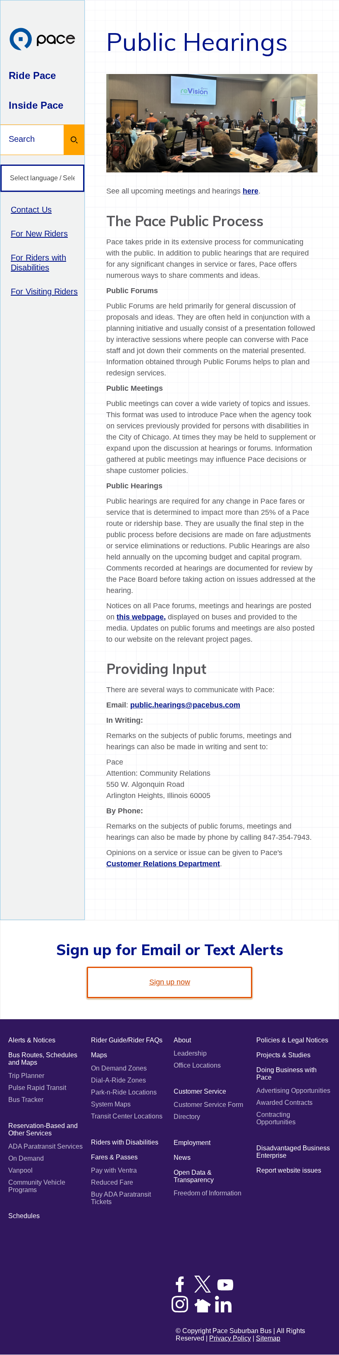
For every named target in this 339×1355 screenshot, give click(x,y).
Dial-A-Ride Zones (118, 1080)
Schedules (24, 1215)
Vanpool (20, 1170)
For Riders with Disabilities (38, 262)
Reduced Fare (112, 1182)
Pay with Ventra (114, 1170)
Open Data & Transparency (194, 1176)
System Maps (111, 1104)
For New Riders (39, 233)
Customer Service (200, 1091)
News (182, 1157)
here (250, 191)
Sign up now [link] (169, 982)
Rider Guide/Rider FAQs (126, 1040)
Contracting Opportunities (276, 1118)
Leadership (190, 1053)
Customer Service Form (208, 1104)
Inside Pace (36, 105)
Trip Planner (26, 1075)
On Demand (26, 1158)
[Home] (42, 40)
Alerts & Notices (31, 1040)
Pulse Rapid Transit (37, 1087)
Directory (187, 1116)
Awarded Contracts (284, 1102)
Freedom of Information (207, 1193)
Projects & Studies (283, 1055)
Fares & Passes (114, 1157)
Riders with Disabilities (124, 1142)
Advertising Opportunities (293, 1090)
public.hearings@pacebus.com (185, 705)
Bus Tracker (25, 1099)
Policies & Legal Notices (292, 1040)
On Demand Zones (119, 1068)
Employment (192, 1142)
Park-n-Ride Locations (124, 1092)
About (182, 1040)
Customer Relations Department (163, 864)
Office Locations (197, 1065)
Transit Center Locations (126, 1116)
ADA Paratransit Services (45, 1146)
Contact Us (31, 209)
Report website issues (288, 1170)
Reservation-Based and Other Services (43, 1129)
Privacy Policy (230, 1338)
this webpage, (141, 617)
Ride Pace (32, 75)
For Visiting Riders (44, 291)
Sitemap (268, 1338)
